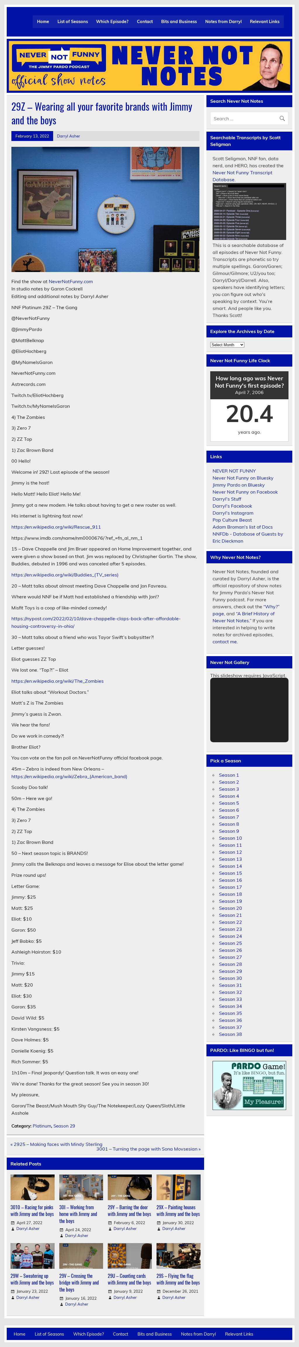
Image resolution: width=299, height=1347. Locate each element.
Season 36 (230, 1020)
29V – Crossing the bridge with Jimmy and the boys (79, 1282)
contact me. (225, 641)
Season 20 (230, 908)
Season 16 (230, 880)
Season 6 (229, 810)
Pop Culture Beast (232, 520)
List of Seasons (73, 21)
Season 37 (230, 1027)
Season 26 (230, 950)
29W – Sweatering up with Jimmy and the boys (32, 1279)
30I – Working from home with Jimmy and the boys (78, 1213)
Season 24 (230, 936)
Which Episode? (112, 21)
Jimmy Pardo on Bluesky (239, 485)
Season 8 (229, 824)
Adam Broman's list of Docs (243, 527)
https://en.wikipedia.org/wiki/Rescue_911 (56, 527)
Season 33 (230, 999)
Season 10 (230, 838)
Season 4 (229, 796)
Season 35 (230, 1013)
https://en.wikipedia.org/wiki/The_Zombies (57, 681)
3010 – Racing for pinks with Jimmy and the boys (32, 1210)
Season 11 (230, 845)
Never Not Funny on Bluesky (243, 478)
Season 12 (230, 852)
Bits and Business (179, 21)
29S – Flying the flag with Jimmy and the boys (178, 1279)
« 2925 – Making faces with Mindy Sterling (56, 1144)
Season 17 (230, 887)
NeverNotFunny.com (71, 281)
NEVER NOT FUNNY (234, 471)
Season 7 (229, 817)
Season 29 (64, 1126)
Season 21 (230, 915)
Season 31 (230, 985)
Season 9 (229, 831)
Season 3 (229, 789)
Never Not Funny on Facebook (245, 492)
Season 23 (230, 929)
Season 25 (230, 943)
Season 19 (230, 901)
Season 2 (229, 782)
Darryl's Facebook (232, 506)
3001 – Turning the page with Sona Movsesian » (148, 1149)
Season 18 (230, 894)
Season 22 (230, 922)
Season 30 (230, 978)
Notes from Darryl (223, 21)
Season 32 (230, 992)
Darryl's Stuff (227, 499)
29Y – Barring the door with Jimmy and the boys (129, 1210)
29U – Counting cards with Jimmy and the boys (129, 1279)
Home (43, 21)
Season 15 (230, 873)
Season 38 (230, 1034)
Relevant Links (264, 21)
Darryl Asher (68, 135)
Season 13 (230, 859)
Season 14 (230, 866)
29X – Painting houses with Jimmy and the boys (178, 1210)
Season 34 (230, 1006)
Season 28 (230, 964)
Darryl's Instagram (233, 513)
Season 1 (229, 775)
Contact (145, 21)
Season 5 (229, 803)
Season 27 (230, 957)
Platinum (42, 1126)
